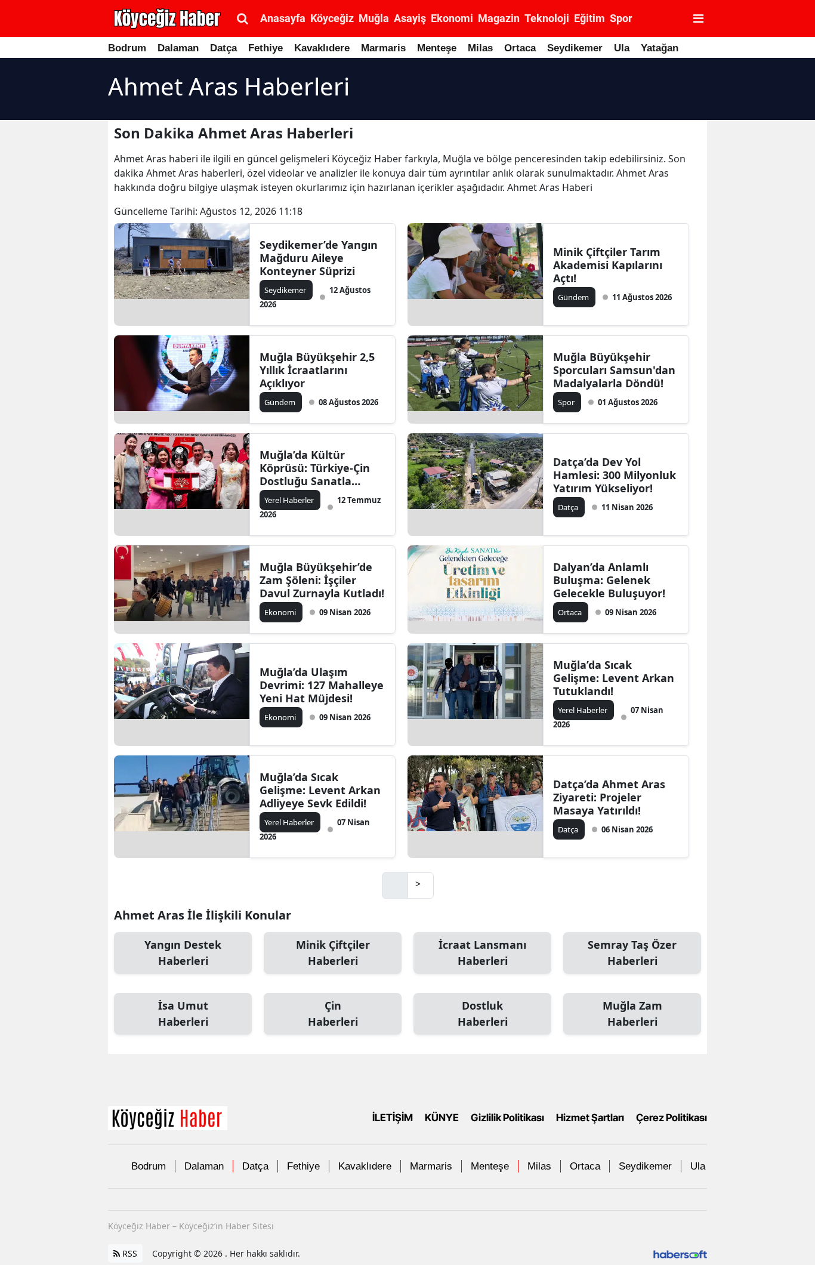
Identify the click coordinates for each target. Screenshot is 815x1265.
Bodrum (127, 48)
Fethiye (265, 48)
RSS (128, 1253)
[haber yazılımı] (680, 1253)
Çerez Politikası (671, 1118)
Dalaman (178, 48)
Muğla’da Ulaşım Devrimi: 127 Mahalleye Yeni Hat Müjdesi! (322, 685)
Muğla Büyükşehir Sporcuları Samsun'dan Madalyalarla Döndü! (614, 370)
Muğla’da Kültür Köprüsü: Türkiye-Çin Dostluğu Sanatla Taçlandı (315, 468)
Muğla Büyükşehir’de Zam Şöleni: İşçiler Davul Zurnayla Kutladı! (322, 580)
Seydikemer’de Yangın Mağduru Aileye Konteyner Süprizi (319, 257)
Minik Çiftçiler (333, 952)
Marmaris (383, 48)
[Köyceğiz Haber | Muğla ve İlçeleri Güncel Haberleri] (167, 1117)
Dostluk (483, 1013)
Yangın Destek (182, 952)
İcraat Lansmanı (482, 952)
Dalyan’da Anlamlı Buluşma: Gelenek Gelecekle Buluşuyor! (609, 580)
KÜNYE (442, 1118)
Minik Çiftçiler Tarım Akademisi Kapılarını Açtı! (607, 265)
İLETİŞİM (392, 1118)
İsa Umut (183, 1013)
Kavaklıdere (322, 48)
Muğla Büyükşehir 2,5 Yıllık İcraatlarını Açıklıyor (317, 370)
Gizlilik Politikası (507, 1118)
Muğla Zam (632, 1013)
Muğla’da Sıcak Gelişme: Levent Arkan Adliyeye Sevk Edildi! (320, 790)
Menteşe (436, 48)
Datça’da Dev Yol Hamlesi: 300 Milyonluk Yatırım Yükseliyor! (614, 475)
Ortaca (520, 48)
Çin (333, 1013)
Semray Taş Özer (632, 952)
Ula (621, 48)
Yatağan (659, 48)
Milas (480, 48)
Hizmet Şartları (590, 1118)
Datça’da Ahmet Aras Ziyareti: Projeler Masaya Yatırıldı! (609, 797)
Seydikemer (575, 48)
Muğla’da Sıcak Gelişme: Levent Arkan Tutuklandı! (613, 678)
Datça (223, 48)
